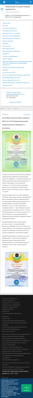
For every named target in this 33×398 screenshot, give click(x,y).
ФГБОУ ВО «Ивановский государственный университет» (15, 93)
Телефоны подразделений (10, 307)
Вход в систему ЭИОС (8, 72)
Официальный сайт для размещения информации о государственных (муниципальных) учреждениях (16, 355)
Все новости (27, 114)
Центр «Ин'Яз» (6, 46)
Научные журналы (7, 41)
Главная (2, 108)
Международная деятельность (11, 38)
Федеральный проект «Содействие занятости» (16, 82)
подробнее (9, 391)
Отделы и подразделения (10, 56)
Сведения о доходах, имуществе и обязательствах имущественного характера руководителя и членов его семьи (15, 349)
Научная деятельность (8, 300)
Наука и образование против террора (13, 336)
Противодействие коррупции (10, 51)
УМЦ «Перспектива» (8, 48)
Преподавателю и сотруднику (11, 33)
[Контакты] (4, 2)
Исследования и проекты (9, 31)
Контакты (5, 43)
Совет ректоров (7, 85)
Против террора (7, 59)
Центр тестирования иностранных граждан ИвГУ (16, 75)
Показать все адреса (15, 102)
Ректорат (5, 25)
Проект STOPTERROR (8, 345)
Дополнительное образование (11, 36)
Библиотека (5, 311)
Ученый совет (6, 23)
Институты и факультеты (9, 28)
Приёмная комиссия (8, 309)
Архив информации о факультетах (12, 313)
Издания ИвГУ (6, 318)
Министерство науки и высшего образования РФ (16, 334)
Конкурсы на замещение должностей (13, 67)
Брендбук (5, 70)
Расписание (5, 316)
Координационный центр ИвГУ (11, 77)
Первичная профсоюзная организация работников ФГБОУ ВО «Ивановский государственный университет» (17, 63)
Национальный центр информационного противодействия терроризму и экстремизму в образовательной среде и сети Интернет (15, 341)
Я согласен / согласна (26, 388)
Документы (5, 54)
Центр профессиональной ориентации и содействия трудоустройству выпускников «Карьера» (14, 323)
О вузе (9, 108)
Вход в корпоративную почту (11, 80)
